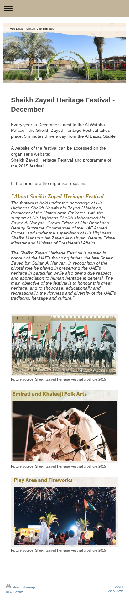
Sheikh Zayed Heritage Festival (42, 159)
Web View (115, 591)
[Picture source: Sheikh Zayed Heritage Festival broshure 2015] (64, 345)
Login (119, 586)
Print (16, 587)
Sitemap (29, 587)
